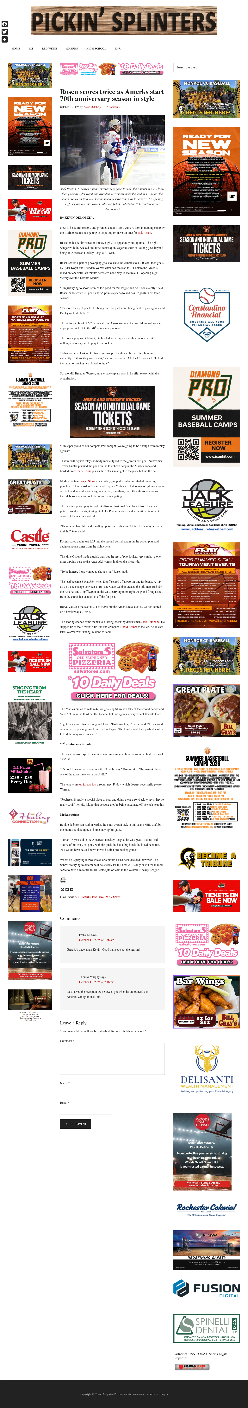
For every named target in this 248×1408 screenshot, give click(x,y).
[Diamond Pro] (206, 466)
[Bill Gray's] (206, 736)
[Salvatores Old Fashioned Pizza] (206, 965)
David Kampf (128, 627)
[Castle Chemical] (30, 555)
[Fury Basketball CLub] (206, 214)
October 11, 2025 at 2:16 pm (96, 982)
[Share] (5, 39)
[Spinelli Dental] (206, 1341)
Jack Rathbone (150, 622)
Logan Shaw (87, 481)
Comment (67, 1041)
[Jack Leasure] (206, 532)
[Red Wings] (206, 911)
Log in (164, 1394)
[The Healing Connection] (30, 829)
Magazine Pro (110, 1394)
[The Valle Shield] (206, 1269)
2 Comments (113, 107)
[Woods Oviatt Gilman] (202, 1189)
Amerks (86, 897)
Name (65, 1083)
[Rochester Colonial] (206, 1220)
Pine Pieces (98, 897)
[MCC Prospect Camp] (206, 116)
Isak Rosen (144, 232)
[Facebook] (5, 24)
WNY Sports (113, 897)
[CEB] (30, 911)
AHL (77, 897)
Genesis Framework (133, 1394)
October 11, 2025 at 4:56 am (96, 940)
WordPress (152, 1394)
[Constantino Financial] (206, 357)
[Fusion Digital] (206, 1296)
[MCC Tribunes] (206, 870)
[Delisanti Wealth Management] (206, 1103)
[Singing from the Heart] (30, 747)
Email (65, 1102)
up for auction (87, 784)
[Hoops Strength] (206, 829)
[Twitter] (5, 32)
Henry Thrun (83, 471)
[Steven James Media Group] (30, 864)
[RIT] (206, 261)
